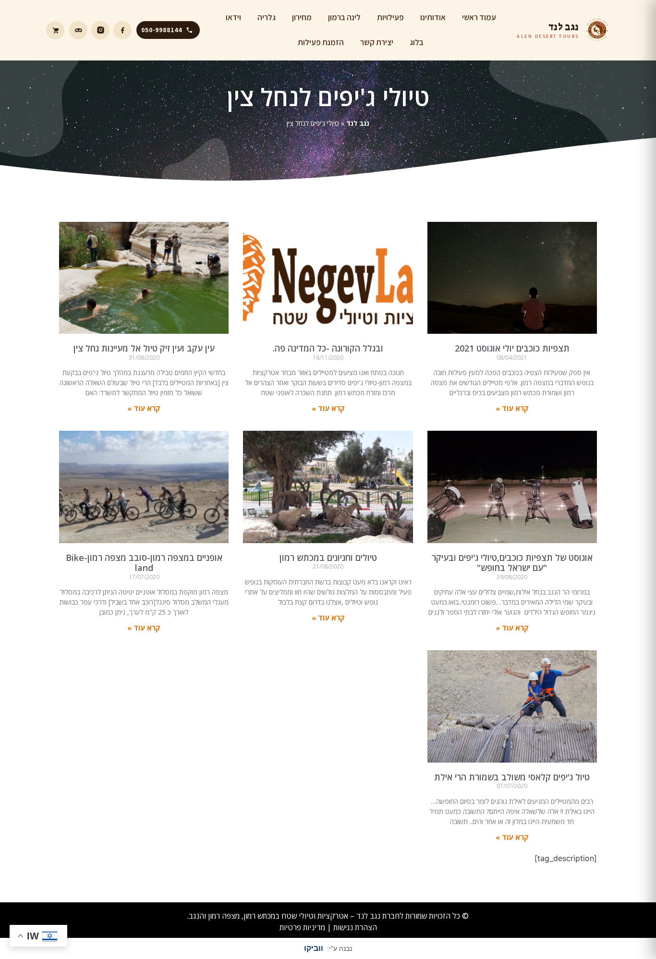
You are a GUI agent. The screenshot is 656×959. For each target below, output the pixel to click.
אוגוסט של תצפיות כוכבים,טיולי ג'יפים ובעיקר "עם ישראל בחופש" (512, 563)
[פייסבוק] (122, 30)
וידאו (233, 17)
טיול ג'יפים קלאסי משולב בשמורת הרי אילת (512, 777)
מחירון (302, 17)
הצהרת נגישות (355, 927)
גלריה (266, 17)
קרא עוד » (512, 408)
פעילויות (390, 17)
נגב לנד (357, 123)
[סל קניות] (55, 30)
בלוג (417, 42)
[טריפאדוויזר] (78, 30)
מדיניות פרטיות (302, 927)
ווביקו (313, 948)
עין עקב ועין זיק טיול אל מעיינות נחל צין (144, 348)
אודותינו (433, 17)
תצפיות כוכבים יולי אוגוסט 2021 (512, 348)
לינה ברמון (344, 17)
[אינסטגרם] (100, 30)
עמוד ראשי (479, 17)
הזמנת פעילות (321, 42)
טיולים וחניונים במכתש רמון (328, 557)
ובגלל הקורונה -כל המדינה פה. (328, 348)
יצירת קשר (376, 42)
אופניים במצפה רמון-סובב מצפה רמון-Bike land (144, 563)
